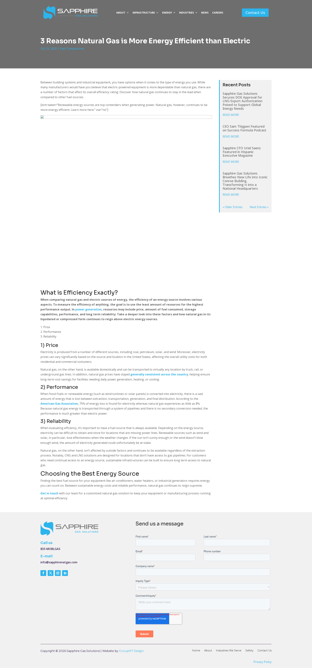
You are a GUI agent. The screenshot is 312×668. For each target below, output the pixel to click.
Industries (186, 12)
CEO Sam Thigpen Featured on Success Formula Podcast (244, 128)
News (205, 12)
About (120, 12)
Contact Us (255, 12)
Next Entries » (259, 207)
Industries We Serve (228, 650)
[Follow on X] (50, 573)
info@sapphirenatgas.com (58, 562)
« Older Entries (232, 207)
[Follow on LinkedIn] (65, 573)
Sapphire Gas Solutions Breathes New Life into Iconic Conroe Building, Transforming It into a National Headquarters (245, 180)
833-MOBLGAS (50, 549)
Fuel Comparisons (72, 49)
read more (231, 115)
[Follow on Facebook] (43, 573)
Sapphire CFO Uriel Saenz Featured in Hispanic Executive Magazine (242, 152)
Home (196, 650)
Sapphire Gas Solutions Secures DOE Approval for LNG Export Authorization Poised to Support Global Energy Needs (242, 101)
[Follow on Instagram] (58, 573)
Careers (217, 12)
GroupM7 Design (131, 651)
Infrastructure (144, 12)
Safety (249, 650)
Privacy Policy (263, 662)
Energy (167, 12)
